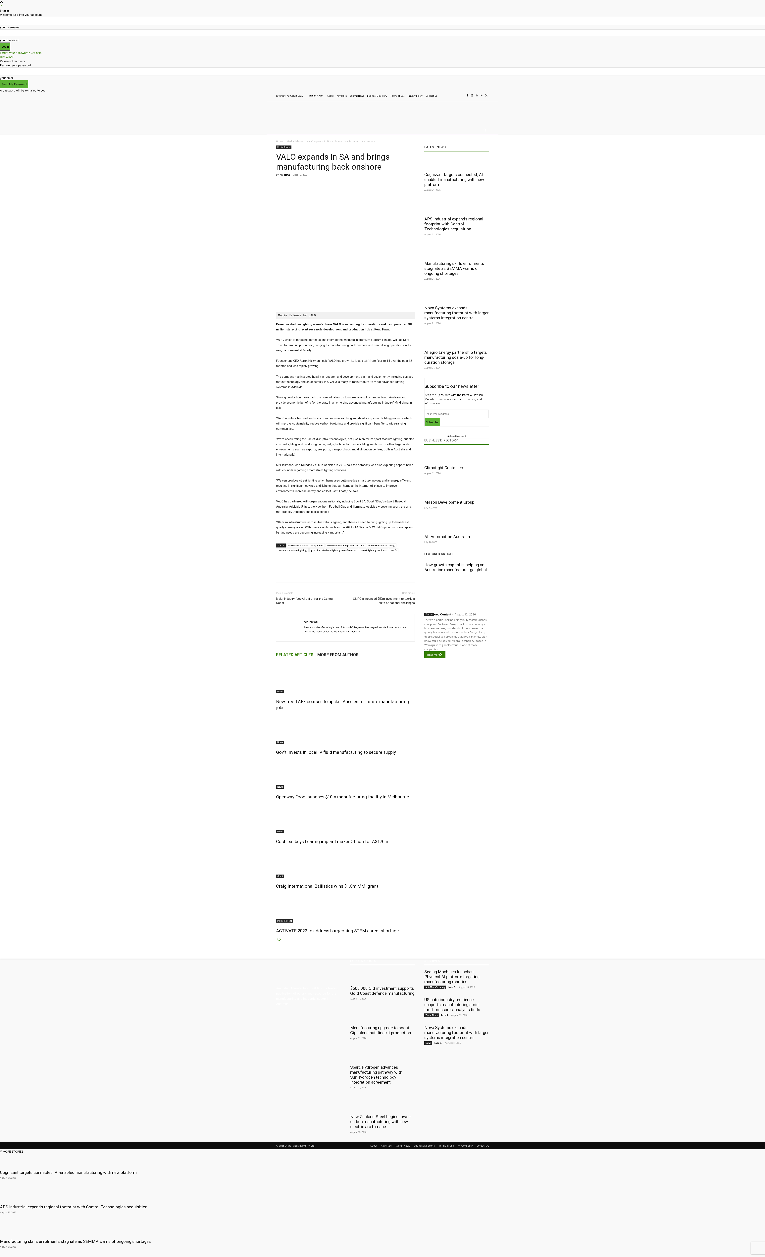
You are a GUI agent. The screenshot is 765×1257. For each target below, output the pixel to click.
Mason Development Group (449, 502)
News (280, 691)
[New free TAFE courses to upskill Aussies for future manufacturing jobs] (345, 678)
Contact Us (483, 1145)
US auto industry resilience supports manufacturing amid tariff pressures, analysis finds (452, 1004)
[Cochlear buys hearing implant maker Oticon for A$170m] (345, 818)
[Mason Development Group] (456, 490)
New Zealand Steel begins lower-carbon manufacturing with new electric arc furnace (380, 1121)
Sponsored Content (437, 614)
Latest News (435, 147)
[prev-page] (277, 939)
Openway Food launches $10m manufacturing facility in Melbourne (342, 796)
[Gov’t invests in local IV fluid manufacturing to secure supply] (345, 729)
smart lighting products (373, 550)
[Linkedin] (477, 95)
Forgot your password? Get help (21, 52)
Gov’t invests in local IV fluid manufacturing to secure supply (336, 752)
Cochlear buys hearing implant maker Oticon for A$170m (332, 841)
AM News (285, 174)
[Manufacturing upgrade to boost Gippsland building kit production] (382, 1016)
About (373, 1145)
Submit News (402, 1145)
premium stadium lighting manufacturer (333, 550)
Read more (433, 654)
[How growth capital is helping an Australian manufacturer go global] (456, 591)
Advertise (386, 1145)
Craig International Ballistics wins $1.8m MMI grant (327, 886)
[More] (360, 184)
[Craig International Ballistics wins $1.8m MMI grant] (345, 863)
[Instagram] (472, 95)
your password (9, 40)
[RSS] (481, 95)
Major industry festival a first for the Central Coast (304, 601)
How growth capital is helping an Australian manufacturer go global (455, 567)
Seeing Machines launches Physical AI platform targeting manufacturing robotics (452, 976)
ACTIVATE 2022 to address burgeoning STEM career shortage (337, 930)
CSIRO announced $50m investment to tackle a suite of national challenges (384, 601)
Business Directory (441, 440)
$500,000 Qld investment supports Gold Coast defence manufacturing (382, 991)
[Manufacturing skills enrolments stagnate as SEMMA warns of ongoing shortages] (456, 251)
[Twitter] (486, 95)
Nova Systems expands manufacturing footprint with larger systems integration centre (456, 313)
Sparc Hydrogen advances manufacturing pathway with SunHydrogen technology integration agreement (376, 1075)
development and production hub (345, 545)
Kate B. (452, 987)
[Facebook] (467, 95)
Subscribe (432, 422)
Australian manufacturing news (305, 545)
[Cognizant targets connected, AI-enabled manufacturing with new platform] (456, 163)
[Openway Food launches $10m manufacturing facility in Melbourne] (345, 774)
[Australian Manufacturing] (304, 112)
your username (9, 27)
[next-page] (280, 939)
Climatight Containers (444, 467)
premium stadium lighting (292, 550)
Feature (429, 614)
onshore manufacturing (381, 545)
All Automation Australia (447, 536)
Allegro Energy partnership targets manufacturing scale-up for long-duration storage (455, 357)
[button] (484, 130)
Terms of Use (446, 1145)
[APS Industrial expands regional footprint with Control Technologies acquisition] (456, 207)
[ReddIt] (332, 184)
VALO (394, 550)
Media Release (295, 141)
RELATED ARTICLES (294, 654)
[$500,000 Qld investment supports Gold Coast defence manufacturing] (382, 976)
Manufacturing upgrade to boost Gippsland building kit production (380, 1030)
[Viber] (341, 184)
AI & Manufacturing (435, 987)
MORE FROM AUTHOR (338, 654)
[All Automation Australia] (456, 525)
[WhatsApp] (351, 184)
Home (279, 141)
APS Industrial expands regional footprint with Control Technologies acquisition (453, 224)
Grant (280, 876)
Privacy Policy (465, 1145)
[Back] (1, 6)
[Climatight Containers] (456, 456)
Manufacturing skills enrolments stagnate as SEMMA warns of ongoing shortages (454, 268)
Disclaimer (6, 57)
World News (432, 1015)
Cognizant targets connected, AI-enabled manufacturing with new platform (454, 179)
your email (6, 78)
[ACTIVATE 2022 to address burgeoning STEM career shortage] (345, 908)
